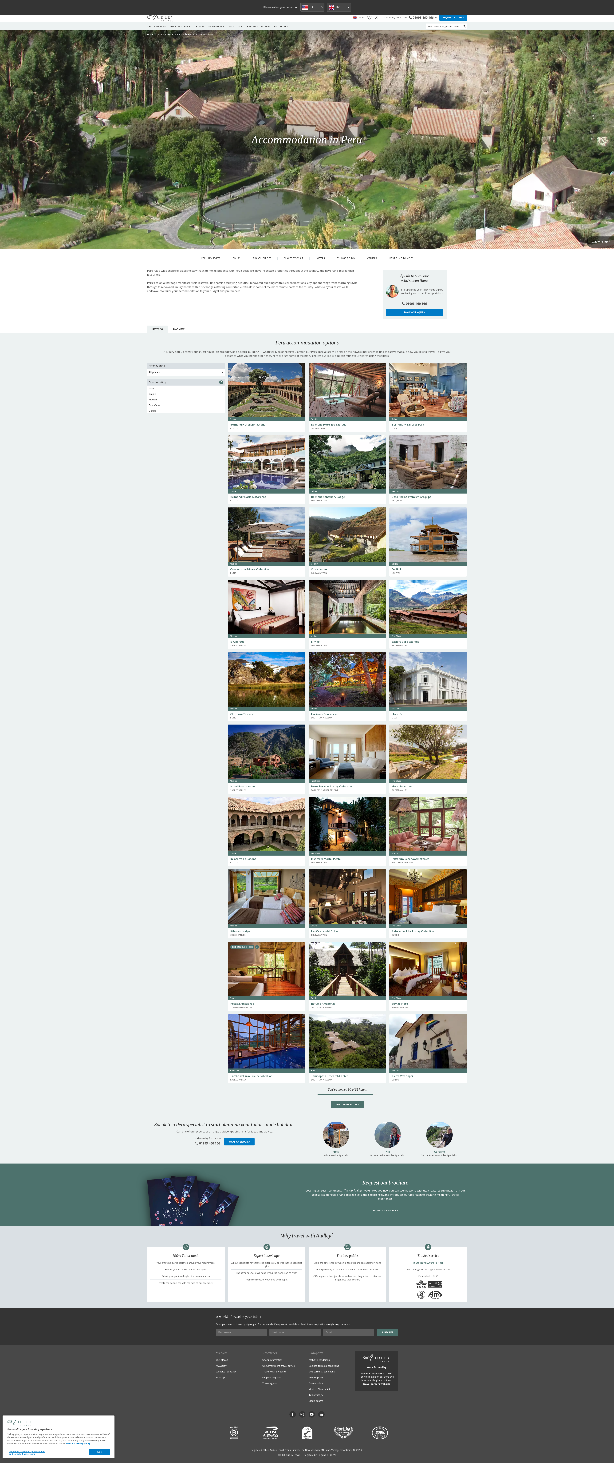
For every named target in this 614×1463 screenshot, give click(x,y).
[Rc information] (257, 947)
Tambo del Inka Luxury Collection (251, 1076)
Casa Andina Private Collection (249, 569)
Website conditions (319, 1359)
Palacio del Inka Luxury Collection (413, 931)
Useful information (272, 1359)
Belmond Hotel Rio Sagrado (328, 424)
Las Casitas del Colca (324, 931)
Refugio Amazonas (323, 1003)
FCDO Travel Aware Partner (428, 1262)
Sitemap (220, 1377)
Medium (153, 399)
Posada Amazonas (242, 1003)
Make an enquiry (414, 312)
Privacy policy (316, 1377)
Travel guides (262, 258)
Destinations (155, 26)
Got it (99, 1452)
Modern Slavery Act (319, 1389)
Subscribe (387, 1332)
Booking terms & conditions (324, 1365)
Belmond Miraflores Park (408, 424)
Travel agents (270, 1383)
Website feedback (226, 1371)
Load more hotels (347, 1104)
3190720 (331, 1454)
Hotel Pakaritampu (242, 786)
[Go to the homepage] (160, 17)
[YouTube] (312, 1414)
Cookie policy (316, 1383)
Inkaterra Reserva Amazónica (410, 859)
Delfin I (396, 569)
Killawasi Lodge (240, 931)
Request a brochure (385, 1210)
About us (235, 26)
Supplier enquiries (272, 1377)
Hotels (320, 258)
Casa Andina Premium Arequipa (411, 497)
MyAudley (221, 1365)
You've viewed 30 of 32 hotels (347, 1089)
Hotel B (397, 714)
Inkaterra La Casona (243, 859)
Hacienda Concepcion (324, 714)
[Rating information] (221, 382)
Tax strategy (316, 1394)
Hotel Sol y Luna (402, 786)
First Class (154, 405)
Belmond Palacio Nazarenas (248, 497)
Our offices (222, 1359)
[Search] (464, 26)
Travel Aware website (274, 1371)
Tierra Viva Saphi (402, 1076)
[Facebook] (292, 1414)
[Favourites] (369, 18)
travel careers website (376, 1383)
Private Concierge (259, 26)
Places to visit (293, 258)
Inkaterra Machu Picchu (326, 859)
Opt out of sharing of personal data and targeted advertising (27, 1452)
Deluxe (152, 410)
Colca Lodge (319, 569)
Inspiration (215, 26)
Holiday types (179, 26)
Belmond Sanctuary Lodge (328, 497)
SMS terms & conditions (322, 1371)
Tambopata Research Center (329, 1076)
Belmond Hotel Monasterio (247, 424)
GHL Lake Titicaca (241, 714)
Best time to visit (401, 258)
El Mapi (315, 641)
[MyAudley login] (377, 18)
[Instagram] (302, 1414)
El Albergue (237, 641)
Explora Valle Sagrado (405, 641)
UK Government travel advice (278, 1365)
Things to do (346, 258)
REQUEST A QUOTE (453, 17)
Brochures (281, 26)
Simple (152, 393)
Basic (151, 388)
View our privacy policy (78, 1443)
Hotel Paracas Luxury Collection (331, 786)
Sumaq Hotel (400, 1003)
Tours (236, 258)
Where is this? (601, 242)
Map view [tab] (179, 329)
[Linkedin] (321, 1414)
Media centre (316, 1400)
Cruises (200, 26)
